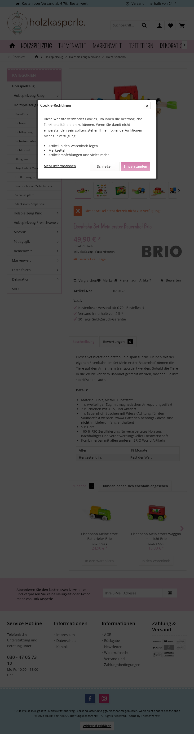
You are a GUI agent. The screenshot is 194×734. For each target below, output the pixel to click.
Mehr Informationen (60, 166)
